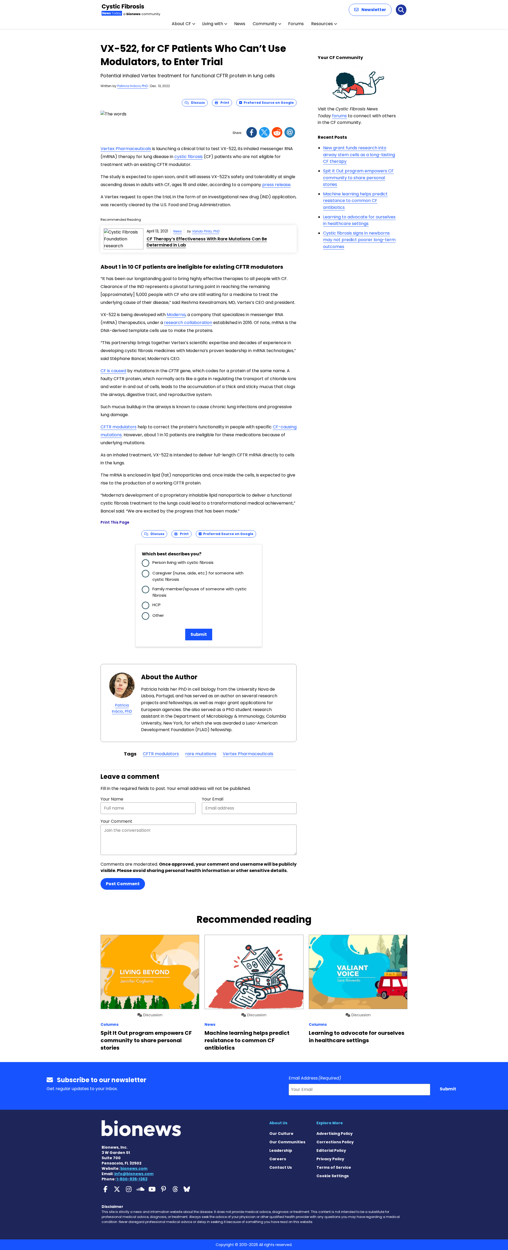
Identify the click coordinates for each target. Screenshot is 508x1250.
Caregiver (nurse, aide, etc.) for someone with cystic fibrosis (197, 576)
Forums (296, 24)
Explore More (329, 1123)
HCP (156, 605)
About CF (181, 24)
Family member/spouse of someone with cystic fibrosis (199, 592)
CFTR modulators (119, 427)
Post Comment (123, 884)
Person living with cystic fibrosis (183, 562)
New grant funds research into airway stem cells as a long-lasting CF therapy (359, 154)
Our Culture (281, 1133)
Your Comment (116, 821)
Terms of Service (333, 1167)
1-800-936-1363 (131, 1179)
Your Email (212, 799)
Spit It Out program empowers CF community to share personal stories (358, 177)
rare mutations (200, 754)
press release (276, 185)
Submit (198, 634)
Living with (212, 24)
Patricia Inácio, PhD (132, 86)
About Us (278, 1123)
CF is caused (113, 371)
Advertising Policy (334, 1133)
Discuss (197, 102)
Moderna (176, 315)
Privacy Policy (330, 1159)
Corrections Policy (335, 1142)
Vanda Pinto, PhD (205, 231)
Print (223, 102)
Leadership (280, 1150)
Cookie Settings (332, 1176)
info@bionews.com (133, 1173)
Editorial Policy (331, 1150)
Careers (277, 1159)
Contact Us (280, 1167)
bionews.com (133, 1168)
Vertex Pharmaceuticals (126, 149)
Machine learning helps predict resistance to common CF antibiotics (355, 200)
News (239, 24)
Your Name (112, 799)
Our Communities (287, 1142)
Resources (322, 24)
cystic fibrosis (188, 157)
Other (158, 615)
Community (265, 24)
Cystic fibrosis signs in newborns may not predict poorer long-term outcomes (359, 240)
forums (339, 116)
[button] (370, 10)
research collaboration (188, 323)
